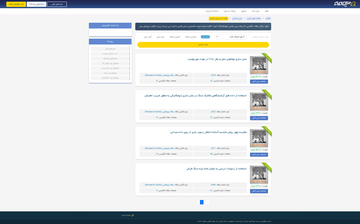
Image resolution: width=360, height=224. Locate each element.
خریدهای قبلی (57, 4)
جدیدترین (205, 36)
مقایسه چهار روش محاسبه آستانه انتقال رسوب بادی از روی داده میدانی (208, 132)
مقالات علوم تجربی (254, 18)
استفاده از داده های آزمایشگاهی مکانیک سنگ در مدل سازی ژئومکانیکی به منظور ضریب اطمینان (196, 95)
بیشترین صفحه (190, 36)
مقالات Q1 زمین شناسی (219, 18)
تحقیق (243, 11)
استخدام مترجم (212, 11)
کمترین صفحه (175, 36)
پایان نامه (255, 11)
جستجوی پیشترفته (110, 58)
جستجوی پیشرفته (36, 4)
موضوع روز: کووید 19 (110, 63)
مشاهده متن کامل (259, 81)
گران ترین (147, 36)
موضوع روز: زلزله (110, 73)
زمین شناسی (237, 18)
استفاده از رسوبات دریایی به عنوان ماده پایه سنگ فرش (217, 168)
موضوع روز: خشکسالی (110, 77)
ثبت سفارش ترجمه (16, 4)
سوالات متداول (230, 11)
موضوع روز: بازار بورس (110, 68)
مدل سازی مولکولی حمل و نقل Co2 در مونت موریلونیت (217, 59)
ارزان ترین (160, 36)
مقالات (268, 18)
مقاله (267, 11)
